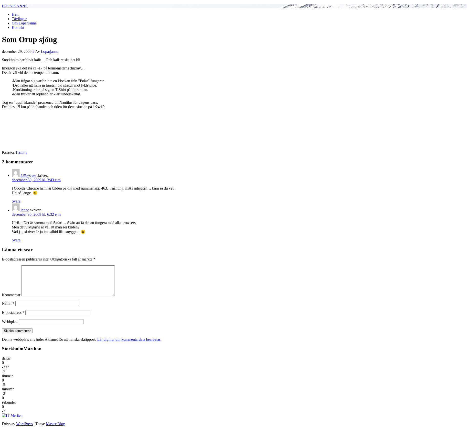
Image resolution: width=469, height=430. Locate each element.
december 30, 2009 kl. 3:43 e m (36, 180)
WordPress (24, 424)
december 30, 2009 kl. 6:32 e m (36, 214)
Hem (15, 14)
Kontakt (18, 27)
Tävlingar (19, 19)
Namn (8, 303)
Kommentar (11, 295)
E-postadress (13, 312)
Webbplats (10, 321)
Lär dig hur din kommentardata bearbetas (128, 339)
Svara (16, 201)
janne (25, 210)
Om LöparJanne (24, 23)
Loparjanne (49, 51)
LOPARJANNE (15, 6)
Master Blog (55, 424)
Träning (21, 152)
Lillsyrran (28, 175)
